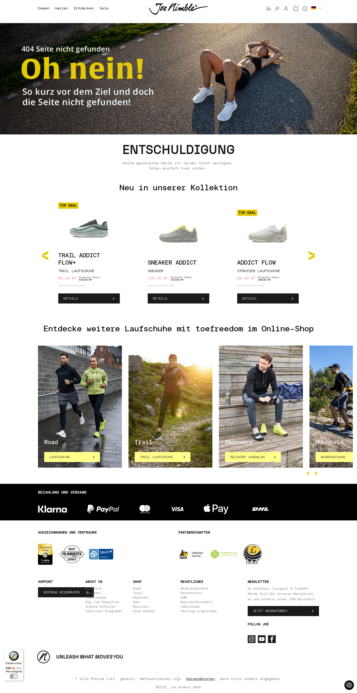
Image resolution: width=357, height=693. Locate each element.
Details (70, 298)
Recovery (141, 606)
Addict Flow (256, 263)
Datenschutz (191, 593)
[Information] (305, 8)
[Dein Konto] (286, 8)
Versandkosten (200, 679)
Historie (94, 588)
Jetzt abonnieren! (270, 611)
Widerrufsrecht (195, 588)
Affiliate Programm (103, 611)
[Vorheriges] (45, 255)
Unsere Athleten (101, 606)
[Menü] (20, 651)
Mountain (141, 597)
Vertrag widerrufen (61, 592)
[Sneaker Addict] (178, 233)
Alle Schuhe (144, 611)
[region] (178, 255)
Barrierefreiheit (196, 602)
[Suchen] (277, 8)
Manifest (93, 593)
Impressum (190, 606)
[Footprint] (268, 8)
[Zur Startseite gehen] (178, 9)
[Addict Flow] (268, 233)
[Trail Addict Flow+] (89, 226)
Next (317, 473)
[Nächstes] (312, 255)
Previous (309, 473)
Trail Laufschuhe (156, 457)
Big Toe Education (102, 602)
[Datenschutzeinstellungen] (349, 685)
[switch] (14, 676)
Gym (136, 602)
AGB (184, 597)
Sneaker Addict (172, 263)
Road (137, 588)
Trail (138, 593)
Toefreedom (96, 597)
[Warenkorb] (296, 8)
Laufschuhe (59, 457)
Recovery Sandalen (247, 457)
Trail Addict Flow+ (79, 259)
